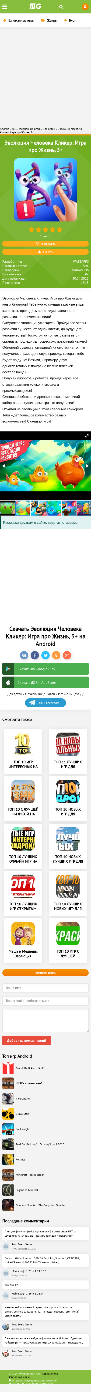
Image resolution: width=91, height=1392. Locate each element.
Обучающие (34, 694)
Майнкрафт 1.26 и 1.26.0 (27, 1293)
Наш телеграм (49, 703)
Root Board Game (22, 1244)
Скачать (48, 252)
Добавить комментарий (26, 1040)
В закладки (48, 243)
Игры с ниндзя (68, 694)
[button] (87, 435)
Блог (72, 20)
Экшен (50, 694)
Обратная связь (19, 1377)
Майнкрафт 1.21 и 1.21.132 (29, 1271)
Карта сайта (50, 1374)
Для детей (14, 694)
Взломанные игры (21, 20)
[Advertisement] (45, 76)
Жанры (52, 20)
